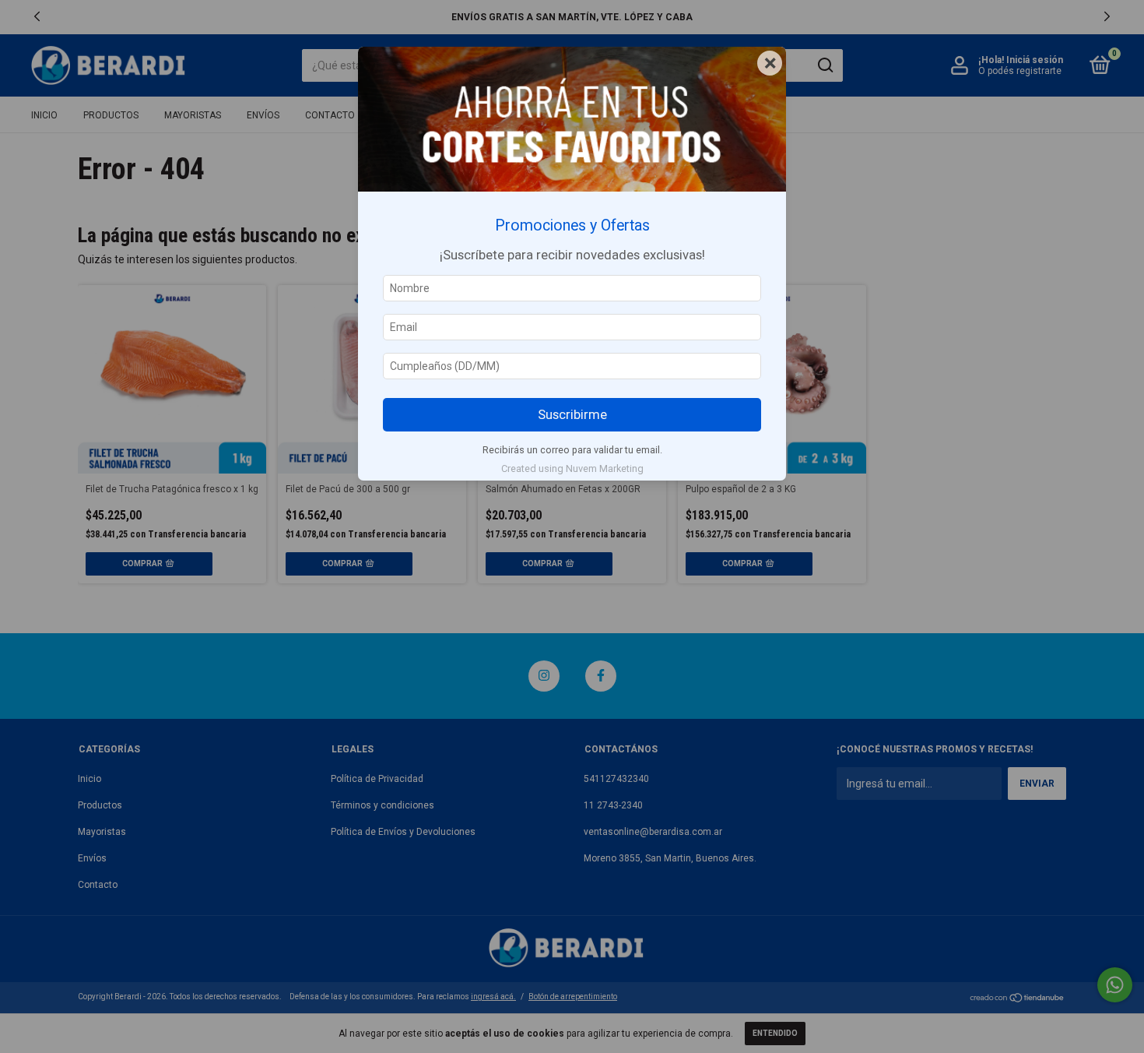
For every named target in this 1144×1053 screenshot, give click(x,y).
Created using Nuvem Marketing (572, 468)
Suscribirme (572, 414)
